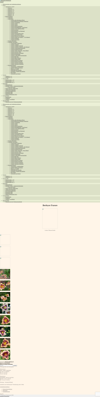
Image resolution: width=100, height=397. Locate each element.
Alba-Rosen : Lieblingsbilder (17, 66)
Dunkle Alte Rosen (12, 40)
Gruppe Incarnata (14, 30)
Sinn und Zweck (11, 87)
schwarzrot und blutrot (16, 73)
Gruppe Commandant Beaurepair (18, 48)
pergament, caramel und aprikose (18, 71)
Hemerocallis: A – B (9, 80)
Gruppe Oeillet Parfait (15, 59)
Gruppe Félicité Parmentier (16, 26)
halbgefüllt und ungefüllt (16, 70)
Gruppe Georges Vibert (16, 51)
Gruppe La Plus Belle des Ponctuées (19, 55)
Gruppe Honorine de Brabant (17, 53)
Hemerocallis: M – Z (9, 82)
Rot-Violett (13, 72)
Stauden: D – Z (8, 77)
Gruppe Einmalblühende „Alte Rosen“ (19, 27)
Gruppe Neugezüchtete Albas (17, 33)
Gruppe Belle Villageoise (16, 43)
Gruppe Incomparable (15, 54)
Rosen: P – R (11, 14)
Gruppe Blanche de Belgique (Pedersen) (19, 21)
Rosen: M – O (11, 12)
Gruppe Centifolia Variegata (17, 45)
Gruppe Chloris (14, 25)
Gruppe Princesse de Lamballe (17, 36)
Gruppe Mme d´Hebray (16, 58)
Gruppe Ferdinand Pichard (16, 49)
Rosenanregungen (12, 65)
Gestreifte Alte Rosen (12, 42)
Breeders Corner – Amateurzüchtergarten (14, 86)
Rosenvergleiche (9, 16)
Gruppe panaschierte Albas (16, 34)
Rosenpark (5, 83)
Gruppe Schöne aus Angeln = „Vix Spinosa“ (20, 37)
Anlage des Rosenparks (10, 89)
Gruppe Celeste (14, 23)
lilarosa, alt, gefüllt (15, 69)
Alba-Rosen (10, 19)
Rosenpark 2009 (9, 93)
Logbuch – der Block (10, 99)
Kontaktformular (6, 391)
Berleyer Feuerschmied (5, 363)
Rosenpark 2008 (9, 92)
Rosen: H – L (11, 11)
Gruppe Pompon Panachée (16, 61)
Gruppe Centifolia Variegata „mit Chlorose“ (20, 47)
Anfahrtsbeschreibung (4, 386)
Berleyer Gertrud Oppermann (6, 364)
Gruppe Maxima (14, 32)
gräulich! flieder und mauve (17, 67)
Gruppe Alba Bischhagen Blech (18, 20)
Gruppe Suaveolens (15, 39)
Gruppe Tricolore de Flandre (17, 62)
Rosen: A (10, 8)
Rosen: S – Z (11, 15)
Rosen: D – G (11, 10)
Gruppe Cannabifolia (15, 22)
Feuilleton (7, 98)
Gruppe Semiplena (15, 38)
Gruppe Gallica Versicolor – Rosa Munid (20, 50)
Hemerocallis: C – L (9, 81)
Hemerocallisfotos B (9, 361)
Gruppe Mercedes (15, 56)
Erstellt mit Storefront (4, 396)
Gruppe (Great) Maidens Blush (17, 28)
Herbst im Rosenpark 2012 (11, 94)
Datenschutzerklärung (7, 389)
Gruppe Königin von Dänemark (18, 31)
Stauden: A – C (8, 76)
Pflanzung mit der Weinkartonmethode (13, 101)
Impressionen (8, 97)
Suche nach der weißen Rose (11, 88)
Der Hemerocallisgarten (10, 91)
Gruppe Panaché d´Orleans (17, 60)
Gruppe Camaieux (15, 44)
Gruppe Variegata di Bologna (17, 64)
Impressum (5, 390)
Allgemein (10, 17)
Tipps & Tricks (6, 100)
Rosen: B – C (11, 9)
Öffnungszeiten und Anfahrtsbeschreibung (12, 4)
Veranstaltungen (8, 84)
